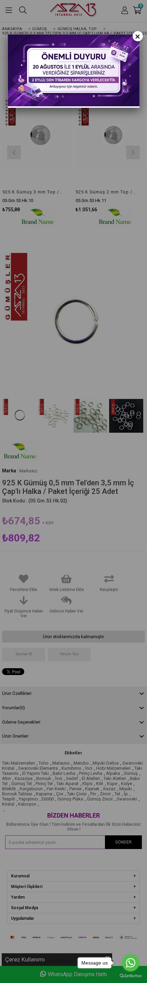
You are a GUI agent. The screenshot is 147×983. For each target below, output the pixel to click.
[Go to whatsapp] (130, 962)
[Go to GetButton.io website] (131, 976)
